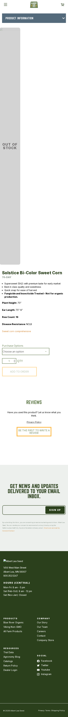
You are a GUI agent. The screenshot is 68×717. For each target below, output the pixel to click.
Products (10, 618)
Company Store (45, 640)
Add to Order (19, 371)
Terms (47, 710)
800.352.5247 (10, 575)
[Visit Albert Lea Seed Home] (34, 6)
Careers (41, 631)
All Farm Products (12, 631)
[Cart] (62, 4)
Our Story (42, 622)
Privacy (41, 710)
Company (43, 618)
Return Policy (10, 665)
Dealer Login (10, 670)
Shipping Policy (58, 710)
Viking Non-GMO (12, 627)
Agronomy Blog (11, 656)
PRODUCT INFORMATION (19, 18)
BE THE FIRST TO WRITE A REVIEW (34, 432)
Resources (11, 648)
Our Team (42, 627)
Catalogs (8, 661)
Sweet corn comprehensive (16, 331)
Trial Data (8, 652)
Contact (41, 635)
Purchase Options (12, 345)
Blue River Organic (13, 622)
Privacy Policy (34, 422)
